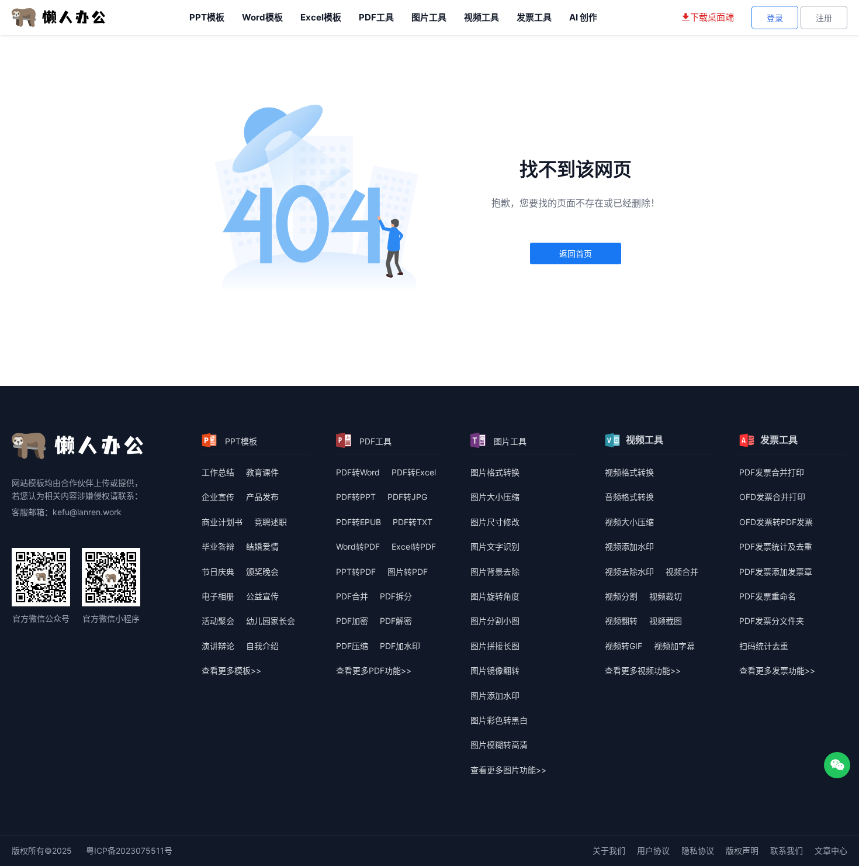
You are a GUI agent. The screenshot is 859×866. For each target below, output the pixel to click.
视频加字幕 (674, 646)
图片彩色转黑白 (499, 720)
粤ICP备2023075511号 (129, 850)
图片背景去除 (494, 572)
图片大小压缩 (494, 497)
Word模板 (262, 17)
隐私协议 (697, 850)
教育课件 (262, 472)
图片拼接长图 (494, 646)
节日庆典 (218, 572)
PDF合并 (352, 596)
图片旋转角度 (494, 596)
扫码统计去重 (763, 646)
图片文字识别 (494, 546)
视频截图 (665, 621)
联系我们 (786, 850)
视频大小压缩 (629, 522)
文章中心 (831, 850)
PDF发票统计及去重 (775, 546)
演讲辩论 (218, 646)
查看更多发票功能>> (777, 670)
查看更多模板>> (231, 670)
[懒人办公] (58, 17)
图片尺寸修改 (494, 522)
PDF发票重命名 (767, 596)
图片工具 (428, 17)
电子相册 (218, 596)
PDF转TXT (412, 522)
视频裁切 (665, 596)
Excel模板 (320, 17)
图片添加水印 (494, 696)
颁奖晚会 (262, 572)
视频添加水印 (629, 546)
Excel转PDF (414, 546)
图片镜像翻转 (494, 670)
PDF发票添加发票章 (775, 572)
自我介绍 (262, 646)
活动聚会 (218, 621)
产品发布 (262, 497)
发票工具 (534, 17)
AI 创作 (583, 17)
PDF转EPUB (358, 522)
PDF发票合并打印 (771, 472)
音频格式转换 (629, 497)
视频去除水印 (629, 572)
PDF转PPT (356, 497)
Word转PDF (358, 546)
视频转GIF (623, 646)
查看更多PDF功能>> (373, 670)
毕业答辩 (218, 546)
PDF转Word (358, 472)
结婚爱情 (262, 546)
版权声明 (742, 850)
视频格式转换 (629, 472)
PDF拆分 (396, 596)
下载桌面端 (712, 17)
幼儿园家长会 (270, 621)
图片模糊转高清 (499, 745)
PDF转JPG (407, 497)
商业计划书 (222, 522)
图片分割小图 (494, 621)
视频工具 (481, 17)
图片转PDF (407, 572)
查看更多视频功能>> (643, 670)
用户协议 (653, 850)
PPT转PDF (356, 572)
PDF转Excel (414, 472)
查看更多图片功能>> (508, 770)
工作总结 (218, 472)
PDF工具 (376, 17)
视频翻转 (621, 621)
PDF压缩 (352, 646)
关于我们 (609, 850)
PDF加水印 (400, 646)
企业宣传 (218, 497)
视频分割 (621, 596)
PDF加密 (352, 621)
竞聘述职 (270, 522)
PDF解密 (396, 621)
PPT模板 (206, 17)
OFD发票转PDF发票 (776, 522)
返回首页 (575, 253)
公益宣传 (262, 596)
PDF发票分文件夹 (771, 621)
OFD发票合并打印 (772, 497)
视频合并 (682, 572)
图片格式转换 (494, 472)
